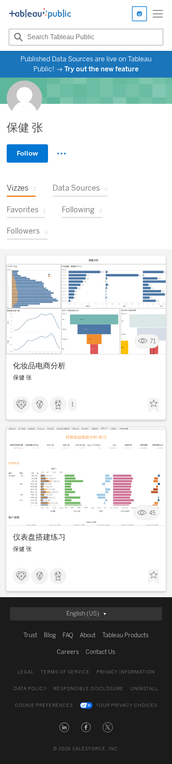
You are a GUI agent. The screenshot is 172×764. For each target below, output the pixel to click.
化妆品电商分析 (39, 365)
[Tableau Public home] (40, 13)
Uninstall (144, 688)
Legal (26, 672)
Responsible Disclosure (88, 688)
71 (153, 340)
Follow (27, 153)
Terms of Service (65, 672)
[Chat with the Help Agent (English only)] (139, 13)
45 (152, 512)
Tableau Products (125, 635)
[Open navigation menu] (157, 13)
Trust (30, 635)
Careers (68, 652)
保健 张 (22, 377)
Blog (50, 635)
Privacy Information (125, 672)
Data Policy (30, 688)
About (88, 635)
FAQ (68, 635)
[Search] (17, 37)
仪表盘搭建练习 (39, 537)
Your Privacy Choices (126, 705)
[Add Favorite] (153, 405)
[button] (64, 727)
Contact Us (100, 652)
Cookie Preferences (44, 705)
